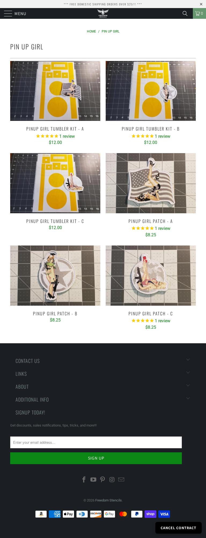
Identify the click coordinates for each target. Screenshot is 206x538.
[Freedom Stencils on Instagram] (112, 479)
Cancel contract (178, 527)
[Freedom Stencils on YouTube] (93, 479)
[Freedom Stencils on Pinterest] (103, 479)
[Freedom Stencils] (103, 13)
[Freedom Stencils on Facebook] (84, 479)
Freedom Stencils (108, 500)
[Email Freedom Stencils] (121, 479)
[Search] (187, 13)
